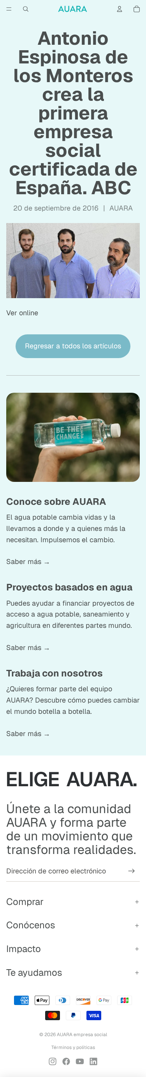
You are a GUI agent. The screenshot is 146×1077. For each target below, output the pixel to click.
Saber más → (28, 561)
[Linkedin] (93, 1061)
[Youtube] (79, 1061)
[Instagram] (52, 1061)
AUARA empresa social (82, 1034)
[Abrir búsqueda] (25, 9)
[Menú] (9, 9)
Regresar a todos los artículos (73, 345)
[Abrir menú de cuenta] (119, 9)
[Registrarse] (131, 871)
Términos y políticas (73, 1047)
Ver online (22, 312)
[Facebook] (66, 1061)
